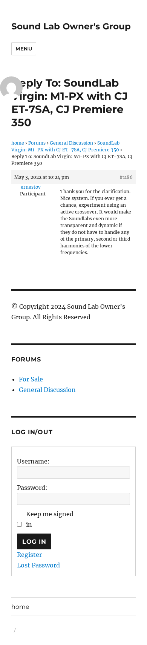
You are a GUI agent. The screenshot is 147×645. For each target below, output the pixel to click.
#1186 (126, 177)
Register (29, 554)
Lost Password (38, 565)
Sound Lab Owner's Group (71, 26)
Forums (37, 143)
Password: (32, 487)
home (17, 143)
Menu (23, 49)
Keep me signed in (50, 519)
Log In (34, 541)
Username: (33, 461)
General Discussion (71, 143)
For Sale (31, 379)
